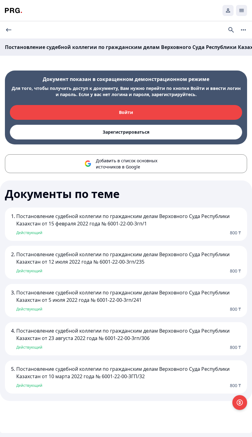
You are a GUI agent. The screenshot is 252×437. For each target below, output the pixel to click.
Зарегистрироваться (126, 132)
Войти (126, 112)
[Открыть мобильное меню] (241, 10)
